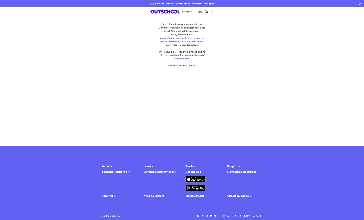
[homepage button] (165, 12)
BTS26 (187, 3)
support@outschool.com (171, 38)
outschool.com (181, 58)
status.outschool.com (190, 41)
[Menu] (211, 11)
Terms (205, 3)
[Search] (206, 11)
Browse (185, 11)
